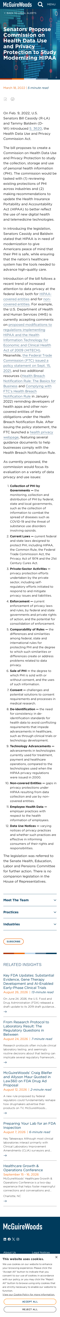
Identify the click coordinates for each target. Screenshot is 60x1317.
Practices (10, 912)
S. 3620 (35, 128)
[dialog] (30, 1285)
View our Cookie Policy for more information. (28, 1294)
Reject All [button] (30, 1309)
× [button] (56, 1257)
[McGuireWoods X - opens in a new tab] (13, 1239)
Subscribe (13, 941)
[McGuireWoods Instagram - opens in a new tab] (17, 1239)
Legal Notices (41, 1252)
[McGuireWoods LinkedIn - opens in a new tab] (4, 1239)
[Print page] (12, 99)
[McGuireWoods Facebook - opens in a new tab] (9, 1239)
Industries (11, 924)
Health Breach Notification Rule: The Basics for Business (29, 381)
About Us (9, 1252)
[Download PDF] (5, 99)
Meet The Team (16, 900)
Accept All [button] (30, 1301)
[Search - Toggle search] (40, 4)
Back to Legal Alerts (21, 13)
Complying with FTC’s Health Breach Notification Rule (27, 391)
